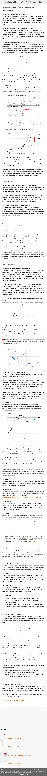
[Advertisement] (23, 718)
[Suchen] (45, 2)
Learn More (22, 774)
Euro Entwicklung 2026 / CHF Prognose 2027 (23, 2)
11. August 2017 (35, 541)
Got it (27, 774)
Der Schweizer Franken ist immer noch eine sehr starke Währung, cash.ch (23, 497)
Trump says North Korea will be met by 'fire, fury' (16, 700)
